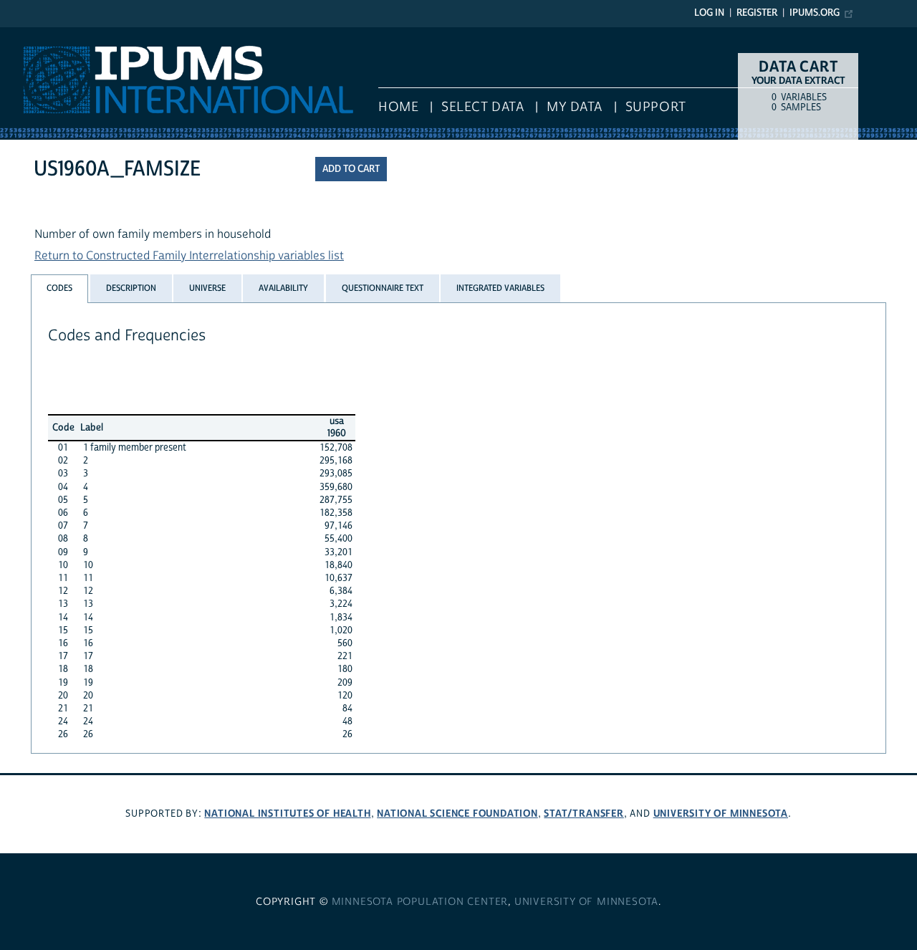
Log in (709, 12)
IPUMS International (52, 34)
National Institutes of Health (287, 813)
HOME (398, 107)
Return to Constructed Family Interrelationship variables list (189, 256)
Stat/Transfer (583, 813)
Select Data (482, 107)
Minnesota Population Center (420, 902)
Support (655, 107)
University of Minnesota (720, 813)
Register (756, 12)
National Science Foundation (457, 813)
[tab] (59, 288)
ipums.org (814, 12)
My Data (574, 107)
